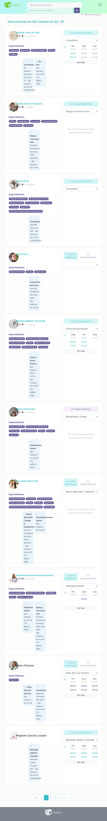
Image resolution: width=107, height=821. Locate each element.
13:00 (84, 341)
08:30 (73, 57)
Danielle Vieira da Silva (28, 32)
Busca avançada (92, 14)
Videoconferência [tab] (88, 257)
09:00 (73, 341)
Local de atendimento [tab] (81, 33)
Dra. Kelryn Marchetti (27, 481)
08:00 (73, 53)
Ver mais (81, 62)
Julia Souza (22, 254)
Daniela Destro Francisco (29, 104)
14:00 (84, 345)
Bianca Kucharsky (25, 409)
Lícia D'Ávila (22, 181)
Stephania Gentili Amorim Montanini (35, 575)
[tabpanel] (28, 76)
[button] (54, 5)
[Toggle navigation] (100, 4)
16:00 (84, 599)
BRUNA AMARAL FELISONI (30, 321)
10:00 (73, 345)
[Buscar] (77, 10)
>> (71, 797)
